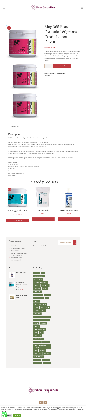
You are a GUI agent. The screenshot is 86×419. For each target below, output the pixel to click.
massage (47, 317)
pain (36, 332)
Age (43, 273)
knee (43, 310)
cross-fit (38, 291)
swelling (47, 353)
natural (43, 323)
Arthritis (45, 285)
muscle (46, 320)
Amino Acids (38, 279)
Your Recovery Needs (16, 257)
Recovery (37, 342)
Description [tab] (15, 126)
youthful (47, 363)
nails (36, 323)
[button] (7, 26)
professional (39, 339)
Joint (36, 307)
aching (37, 273)
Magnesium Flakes (43, 210)
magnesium (38, 317)
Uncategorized (15, 250)
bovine (45, 288)
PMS (41, 332)
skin (36, 350)
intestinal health (40, 304)
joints (37, 310)
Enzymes (47, 295)
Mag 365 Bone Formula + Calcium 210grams (17, 211)
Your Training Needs (16, 260)
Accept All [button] (17, 415)
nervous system (40, 329)
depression (38, 295)
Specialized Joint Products (18, 248)
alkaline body (39, 276)
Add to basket (62, 65)
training (37, 360)
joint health (45, 307)
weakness (46, 360)
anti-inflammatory (41, 282)
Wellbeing (38, 363)
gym (47, 298)
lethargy (37, 313)
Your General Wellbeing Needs (58, 73)
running (46, 342)
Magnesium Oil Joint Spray (69, 210)
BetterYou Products (18, 255)
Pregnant (38, 335)
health (37, 301)
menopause (38, 320)
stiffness (38, 353)
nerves (37, 326)
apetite (37, 285)
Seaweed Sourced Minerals (40, 346)
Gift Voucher (14, 246)
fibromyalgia (39, 298)
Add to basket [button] (17, 220)
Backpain (37, 288)
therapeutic (39, 356)
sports (42, 350)
